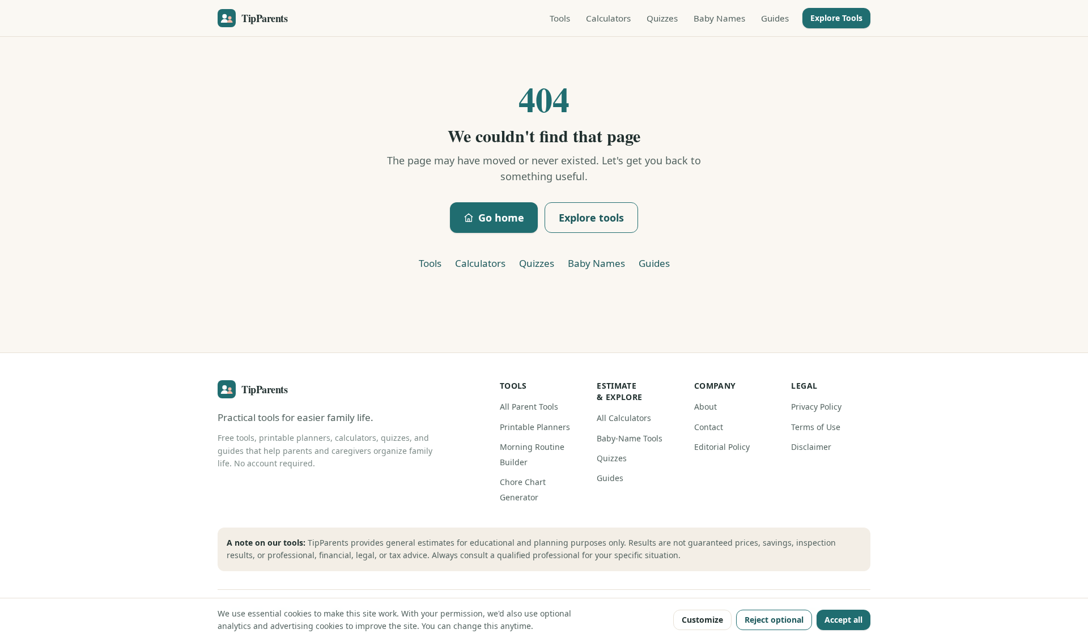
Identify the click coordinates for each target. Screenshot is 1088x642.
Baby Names (719, 18)
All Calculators (624, 418)
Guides (775, 18)
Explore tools (591, 217)
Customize (702, 619)
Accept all (843, 619)
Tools (560, 18)
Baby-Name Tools (629, 438)
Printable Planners (535, 427)
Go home (501, 217)
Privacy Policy (816, 406)
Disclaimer (811, 446)
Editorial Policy (722, 446)
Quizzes (662, 18)
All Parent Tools (529, 406)
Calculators (608, 18)
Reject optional (774, 619)
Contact (708, 427)
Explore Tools (836, 17)
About (705, 406)
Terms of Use (815, 427)
